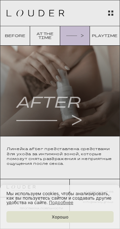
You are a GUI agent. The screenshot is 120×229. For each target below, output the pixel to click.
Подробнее (61, 202)
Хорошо (60, 216)
